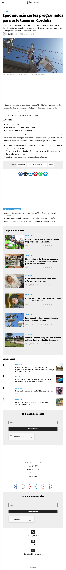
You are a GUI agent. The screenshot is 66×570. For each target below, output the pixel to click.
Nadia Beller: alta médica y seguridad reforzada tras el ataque (40, 280)
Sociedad (6, 11)
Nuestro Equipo (33, 469)
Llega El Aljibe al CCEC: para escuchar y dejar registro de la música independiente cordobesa (34, 380)
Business (18, 365)
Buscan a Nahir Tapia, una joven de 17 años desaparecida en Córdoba (43, 299)
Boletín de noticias (34, 414)
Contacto (33, 473)
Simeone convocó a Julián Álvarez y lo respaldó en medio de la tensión (29, 218)
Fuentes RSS (33, 466)
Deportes (19, 388)
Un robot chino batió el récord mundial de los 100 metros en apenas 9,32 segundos (30, 214)
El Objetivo (12, 34)
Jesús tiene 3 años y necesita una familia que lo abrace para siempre (32, 403)
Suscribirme (33, 429)
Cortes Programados (37, 165)
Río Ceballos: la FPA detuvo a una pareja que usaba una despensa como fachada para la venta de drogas (41, 261)
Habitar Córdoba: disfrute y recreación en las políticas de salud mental (29, 221)
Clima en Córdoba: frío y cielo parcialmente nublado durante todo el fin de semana (43, 339)
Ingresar (34, 476)
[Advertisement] (33, 89)
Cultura (18, 376)
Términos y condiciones (33, 462)
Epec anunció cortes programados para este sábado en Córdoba (41, 319)
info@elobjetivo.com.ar (33, 554)
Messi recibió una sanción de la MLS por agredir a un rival (34, 392)
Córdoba (21, 165)
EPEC (51, 165)
